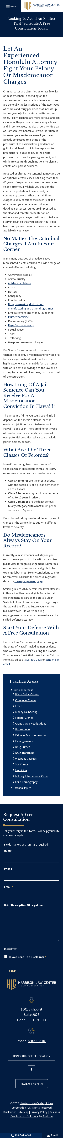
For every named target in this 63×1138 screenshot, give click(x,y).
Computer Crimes (25, 700)
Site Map (23, 1112)
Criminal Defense (23, 690)
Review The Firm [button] (31, 1083)
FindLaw (47, 1116)
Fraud (18, 706)
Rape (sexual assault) (21, 325)
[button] (10, 6)
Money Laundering (26, 712)
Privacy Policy (39, 1112)
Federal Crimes (24, 718)
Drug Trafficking (24, 753)
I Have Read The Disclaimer (27, 957)
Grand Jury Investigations (30, 723)
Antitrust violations (19, 283)
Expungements (24, 741)
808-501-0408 (23, 1135)
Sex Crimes (21, 764)
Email (54, 1135)
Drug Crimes (22, 747)
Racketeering (23, 729)
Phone (8, 869)
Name (7, 850)
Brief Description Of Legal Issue (24, 905)
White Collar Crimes (27, 694)
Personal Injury (22, 788)
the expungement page (28, 581)
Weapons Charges (26, 758)
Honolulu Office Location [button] (31, 1056)
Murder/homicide (18, 317)
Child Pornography (26, 782)
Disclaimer (10, 948)
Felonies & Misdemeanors (30, 735)
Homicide (21, 770)
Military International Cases (31, 776)
